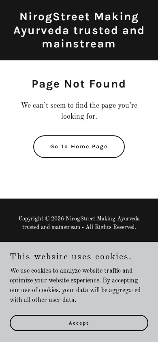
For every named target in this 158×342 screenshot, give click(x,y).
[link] (79, 46)
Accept (79, 322)
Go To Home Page (79, 146)
